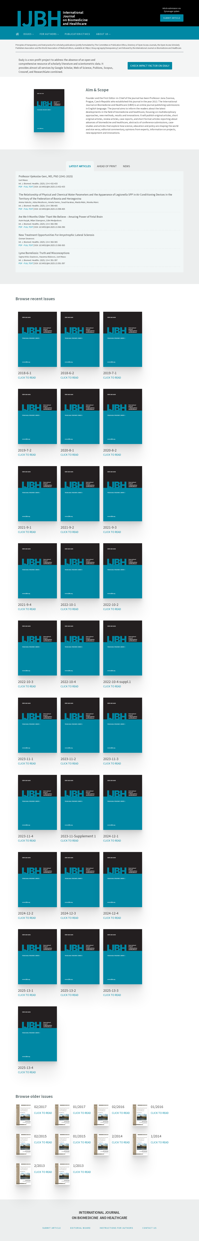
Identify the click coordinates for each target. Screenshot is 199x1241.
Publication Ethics (77, 34)
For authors (48, 34)
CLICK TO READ (27, 377)
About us (102, 34)
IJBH (38, 17)
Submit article (51, 1228)
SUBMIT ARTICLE (171, 17)
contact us (149, 1228)
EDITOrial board (80, 1228)
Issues (27, 34)
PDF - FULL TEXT (26, 186)
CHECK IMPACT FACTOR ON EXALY (149, 65)
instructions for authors (116, 1228)
